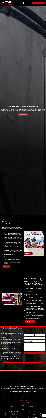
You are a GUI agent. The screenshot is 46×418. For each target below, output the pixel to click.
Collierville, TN (13, 411)
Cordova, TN (32, 411)
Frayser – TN (13, 417)
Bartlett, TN (13, 409)
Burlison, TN (32, 409)
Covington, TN (14, 414)
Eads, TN (32, 414)
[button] (23, 3)
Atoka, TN (32, 406)
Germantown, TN (32, 417)
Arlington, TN (14, 406)
